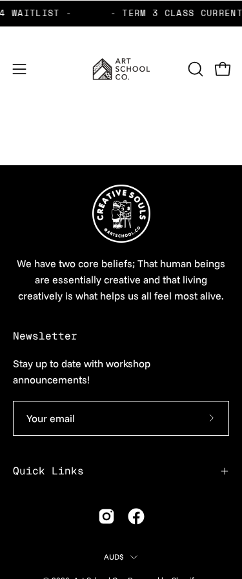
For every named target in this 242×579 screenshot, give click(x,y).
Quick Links (48, 471)
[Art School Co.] (121, 69)
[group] (121, 13)
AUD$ (114, 557)
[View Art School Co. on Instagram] (106, 516)
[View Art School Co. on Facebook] (136, 516)
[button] (194, 69)
